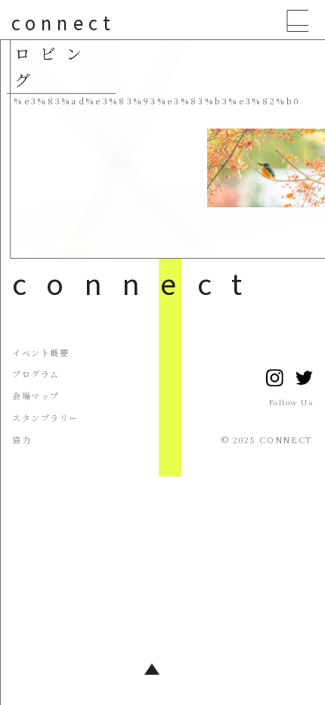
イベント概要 (40, 352)
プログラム (36, 374)
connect (63, 22)
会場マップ (36, 396)
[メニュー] (298, 25)
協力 (21, 439)
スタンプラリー (45, 418)
